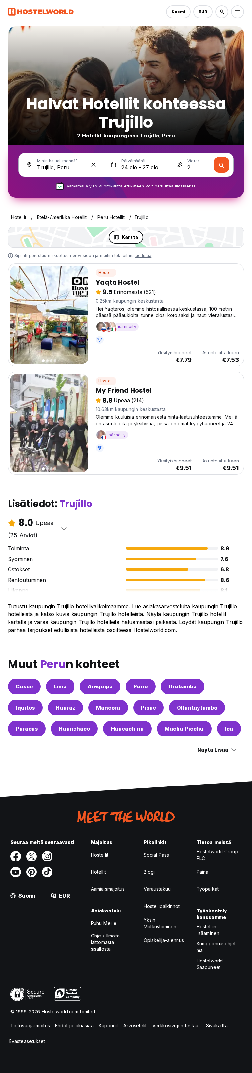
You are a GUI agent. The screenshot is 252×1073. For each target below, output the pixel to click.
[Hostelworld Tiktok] (47, 872)
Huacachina (127, 728)
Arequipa (100, 686)
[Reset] (93, 165)
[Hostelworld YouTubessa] (15, 872)
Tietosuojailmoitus (30, 1025)
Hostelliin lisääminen (208, 930)
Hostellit (99, 855)
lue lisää (143, 255)
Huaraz (65, 707)
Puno (141, 686)
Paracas (27, 728)
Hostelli (106, 272)
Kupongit (108, 1025)
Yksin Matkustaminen (160, 923)
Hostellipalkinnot (162, 906)
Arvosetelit (135, 1025)
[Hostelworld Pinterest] (31, 872)
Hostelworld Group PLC (217, 855)
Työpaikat (208, 889)
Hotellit (98, 872)
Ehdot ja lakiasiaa (74, 1025)
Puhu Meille (103, 923)
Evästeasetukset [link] (27, 1041)
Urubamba (183, 686)
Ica (229, 728)
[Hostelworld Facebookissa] (15, 856)
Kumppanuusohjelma (216, 947)
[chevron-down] (64, 528)
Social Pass (156, 855)
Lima (60, 686)
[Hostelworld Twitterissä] (31, 856)
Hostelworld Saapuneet (210, 964)
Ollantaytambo (197, 707)
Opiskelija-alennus (164, 940)
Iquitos (25, 707)
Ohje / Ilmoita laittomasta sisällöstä (105, 942)
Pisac (148, 707)
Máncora (108, 707)
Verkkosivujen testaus (176, 1025)
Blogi (149, 872)
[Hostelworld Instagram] (47, 856)
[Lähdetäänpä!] (221, 165)
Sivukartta (217, 1025)
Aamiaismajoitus (108, 889)
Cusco (24, 686)
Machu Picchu (184, 728)
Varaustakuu (157, 889)
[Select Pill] (221, 11)
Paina (203, 872)
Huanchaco (74, 728)
